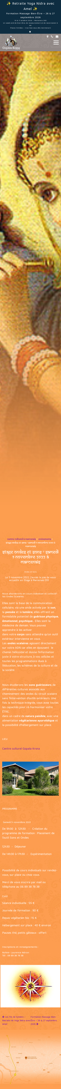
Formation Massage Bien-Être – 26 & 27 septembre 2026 (43, 1020)
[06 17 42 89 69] (52, 36)
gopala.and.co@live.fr (58, 36)
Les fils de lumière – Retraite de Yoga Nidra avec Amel (16, 1020)
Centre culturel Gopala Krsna (21, 749)
